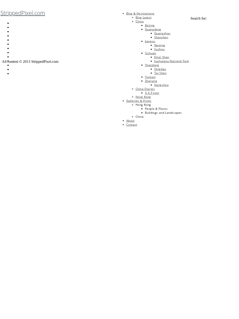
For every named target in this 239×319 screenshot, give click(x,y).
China (140, 21)
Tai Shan (160, 73)
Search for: (198, 18)
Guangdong (153, 29)
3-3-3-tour (152, 93)
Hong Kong (143, 97)
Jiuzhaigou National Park (171, 61)
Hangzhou (161, 85)
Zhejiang (151, 81)
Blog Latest (144, 17)
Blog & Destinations (140, 13)
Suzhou (159, 49)
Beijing (150, 25)
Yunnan (150, 77)
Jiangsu (150, 41)
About (130, 121)
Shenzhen (161, 37)
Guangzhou (162, 33)
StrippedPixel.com (22, 13)
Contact (131, 125)
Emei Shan (161, 57)
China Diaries (145, 89)
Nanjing (159, 45)
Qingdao (160, 69)
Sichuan (150, 53)
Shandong (152, 65)
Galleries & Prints (138, 101)
